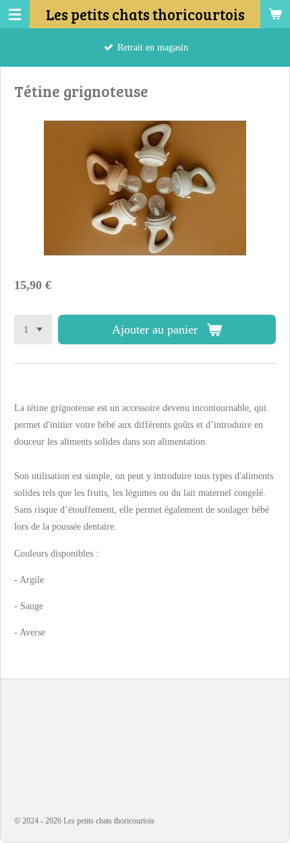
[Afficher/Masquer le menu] (15, 14)
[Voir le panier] (275, 14)
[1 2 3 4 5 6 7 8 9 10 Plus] (33, 329)
